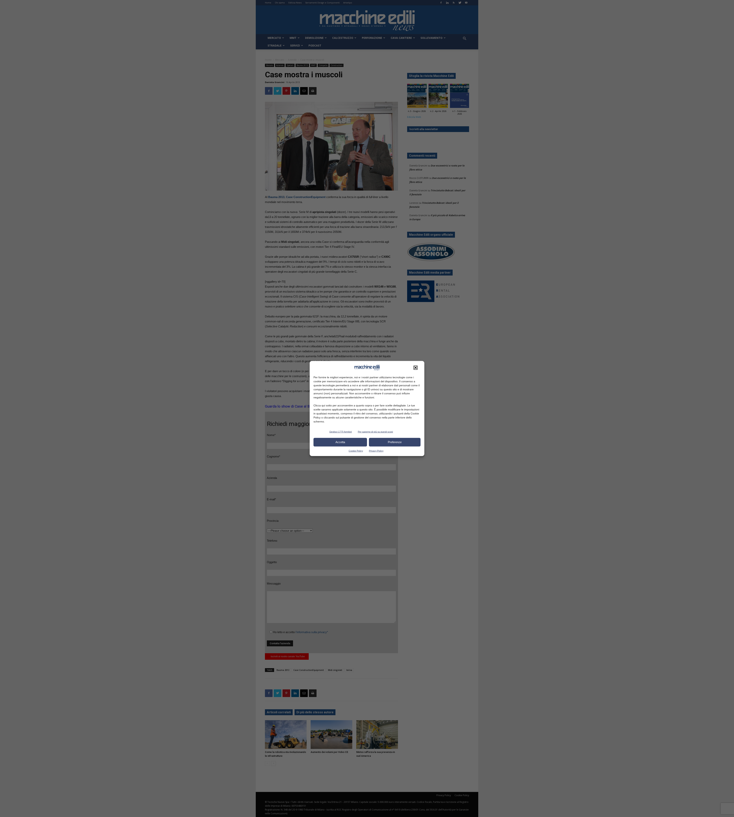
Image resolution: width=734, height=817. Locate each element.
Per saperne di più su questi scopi (375, 431)
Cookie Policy (356, 450)
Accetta (340, 442)
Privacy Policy (376, 450)
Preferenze (395, 442)
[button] (415, 367)
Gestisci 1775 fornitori (340, 431)
